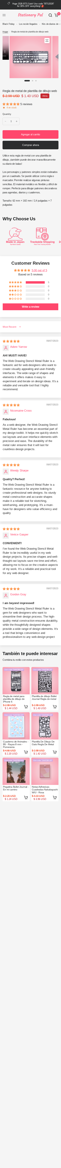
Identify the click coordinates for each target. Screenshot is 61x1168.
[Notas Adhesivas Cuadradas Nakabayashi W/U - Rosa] (44, 771)
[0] (55, 15)
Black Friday (9, 24)
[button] (11, 104)
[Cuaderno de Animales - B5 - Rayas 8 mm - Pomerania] (16, 726)
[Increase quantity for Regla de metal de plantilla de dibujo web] (16, 121)
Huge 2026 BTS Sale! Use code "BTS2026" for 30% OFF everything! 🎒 (33, 4)
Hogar (5, 32)
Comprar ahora (30, 145)
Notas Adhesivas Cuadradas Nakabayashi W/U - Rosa (45, 789)
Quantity (7, 114)
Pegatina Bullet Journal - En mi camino (16, 788)
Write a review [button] (30, 306)
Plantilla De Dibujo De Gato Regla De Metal (43, 743)
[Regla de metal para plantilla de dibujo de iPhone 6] (16, 680)
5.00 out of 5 (39, 270)
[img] (11, 341)
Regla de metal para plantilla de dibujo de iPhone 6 (13, 699)
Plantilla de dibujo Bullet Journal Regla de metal (44, 697)
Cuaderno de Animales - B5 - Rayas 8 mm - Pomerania (15, 744)
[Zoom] (46, 40)
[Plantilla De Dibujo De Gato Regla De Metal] (44, 726)
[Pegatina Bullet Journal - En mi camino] (16, 771)
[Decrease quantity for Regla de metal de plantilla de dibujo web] (5, 121)
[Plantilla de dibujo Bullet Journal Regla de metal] (44, 680)
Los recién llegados (28, 24)
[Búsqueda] (50, 15)
